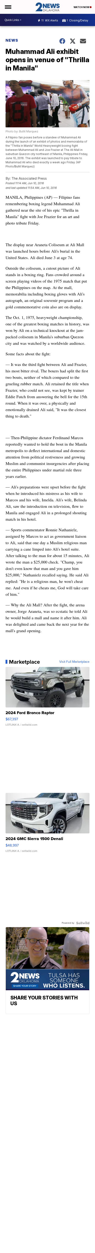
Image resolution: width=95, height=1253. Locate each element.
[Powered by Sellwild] (82, 923)
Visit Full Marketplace (74, 661)
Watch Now (82, 7)
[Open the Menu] (7, 7)
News (12, 40)
